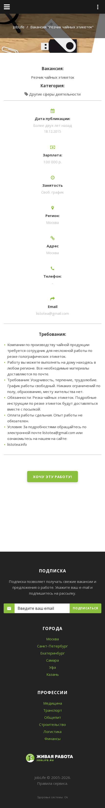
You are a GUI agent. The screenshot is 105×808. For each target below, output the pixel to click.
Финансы (52, 738)
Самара (52, 660)
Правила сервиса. (52, 783)
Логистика (52, 731)
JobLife (18, 26)
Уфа (52, 667)
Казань (52, 674)
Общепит (52, 717)
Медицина (52, 703)
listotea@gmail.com (52, 313)
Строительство (52, 724)
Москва (52, 638)
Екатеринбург (52, 653)
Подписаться (85, 608)
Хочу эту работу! (52, 476)
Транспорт (52, 710)
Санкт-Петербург (52, 646)
